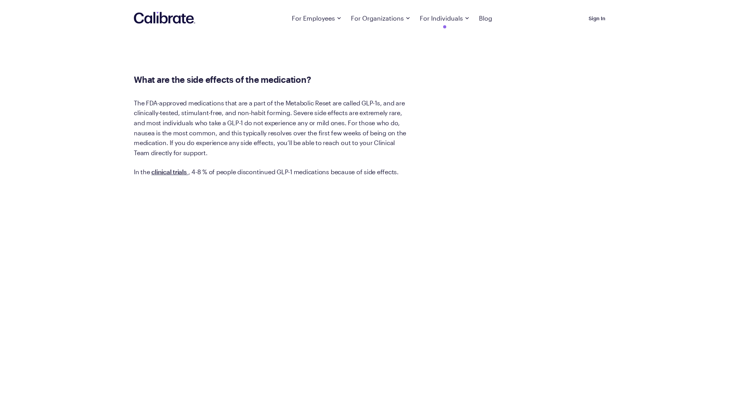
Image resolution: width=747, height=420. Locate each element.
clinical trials (169, 171)
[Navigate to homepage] (164, 18)
